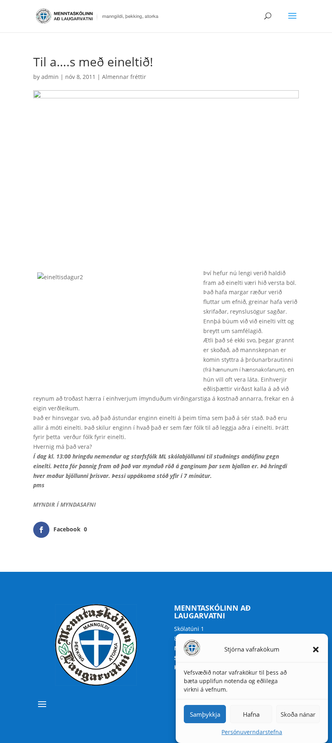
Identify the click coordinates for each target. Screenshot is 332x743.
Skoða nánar (298, 714)
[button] (316, 649)
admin (50, 77)
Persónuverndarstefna (251, 732)
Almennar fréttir (124, 77)
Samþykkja (205, 714)
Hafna (251, 714)
